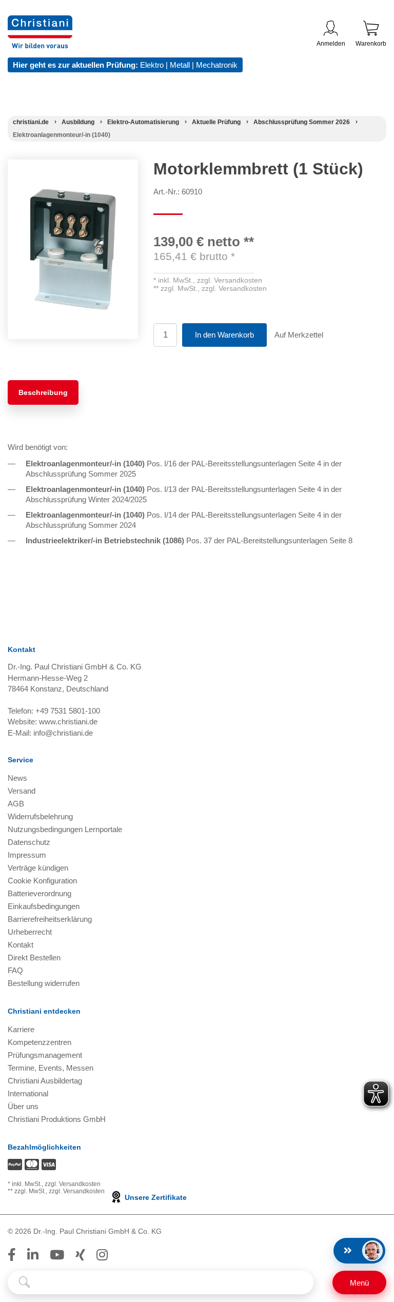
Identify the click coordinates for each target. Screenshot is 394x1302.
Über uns (23, 1106)
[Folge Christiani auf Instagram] (102, 1255)
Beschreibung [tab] (43, 392)
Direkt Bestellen (34, 957)
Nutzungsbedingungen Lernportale (65, 829)
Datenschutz (29, 842)
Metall (180, 65)
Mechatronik (217, 65)
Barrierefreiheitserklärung (50, 919)
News (17, 778)
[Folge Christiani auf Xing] (80, 1255)
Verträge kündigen (38, 867)
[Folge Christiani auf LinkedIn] (32, 1255)
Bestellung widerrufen (44, 983)
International (28, 1093)
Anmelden (331, 43)
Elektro (152, 65)
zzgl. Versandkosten (229, 280)
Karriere (21, 1029)
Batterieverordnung (39, 893)
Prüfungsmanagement (45, 1055)
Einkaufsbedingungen (44, 906)
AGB (16, 803)
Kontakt (20, 944)
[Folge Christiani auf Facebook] (12, 1255)
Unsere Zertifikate (155, 1197)
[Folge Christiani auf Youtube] (57, 1255)
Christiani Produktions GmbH (57, 1119)
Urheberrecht (30, 932)
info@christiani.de (63, 732)
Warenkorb (371, 43)
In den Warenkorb (224, 334)
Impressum (27, 855)
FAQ (15, 970)
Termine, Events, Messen (50, 1067)
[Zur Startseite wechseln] (40, 21)
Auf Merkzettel (298, 334)
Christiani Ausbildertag (45, 1080)
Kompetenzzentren (39, 1042)
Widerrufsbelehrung (40, 816)
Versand (21, 790)
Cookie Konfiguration (42, 880)
